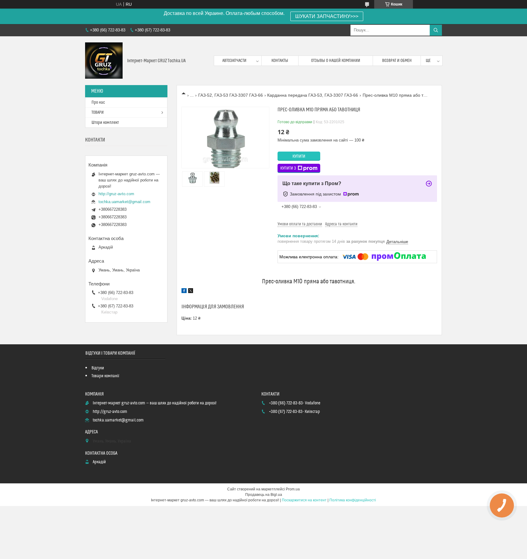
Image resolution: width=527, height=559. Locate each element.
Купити (298, 156)
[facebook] (184, 291)
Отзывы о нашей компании (335, 60)
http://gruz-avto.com (116, 194)
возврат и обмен (397, 60)
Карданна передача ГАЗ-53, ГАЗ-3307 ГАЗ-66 (312, 95)
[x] (190, 291)
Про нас (98, 102)
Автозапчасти (234, 60)
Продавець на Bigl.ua (263, 495)
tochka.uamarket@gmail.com (124, 201)
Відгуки (97, 368)
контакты (279, 60)
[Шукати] (436, 30)
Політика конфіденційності (352, 500)
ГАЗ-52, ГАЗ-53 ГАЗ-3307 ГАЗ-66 (230, 95)
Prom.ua (293, 489)
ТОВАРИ (97, 112)
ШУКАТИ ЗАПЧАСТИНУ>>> (326, 16)
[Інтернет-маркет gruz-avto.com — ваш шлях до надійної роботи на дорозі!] (104, 60)
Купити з (288, 168)
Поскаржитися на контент (304, 500)
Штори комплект (105, 122)
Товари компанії (105, 376)
